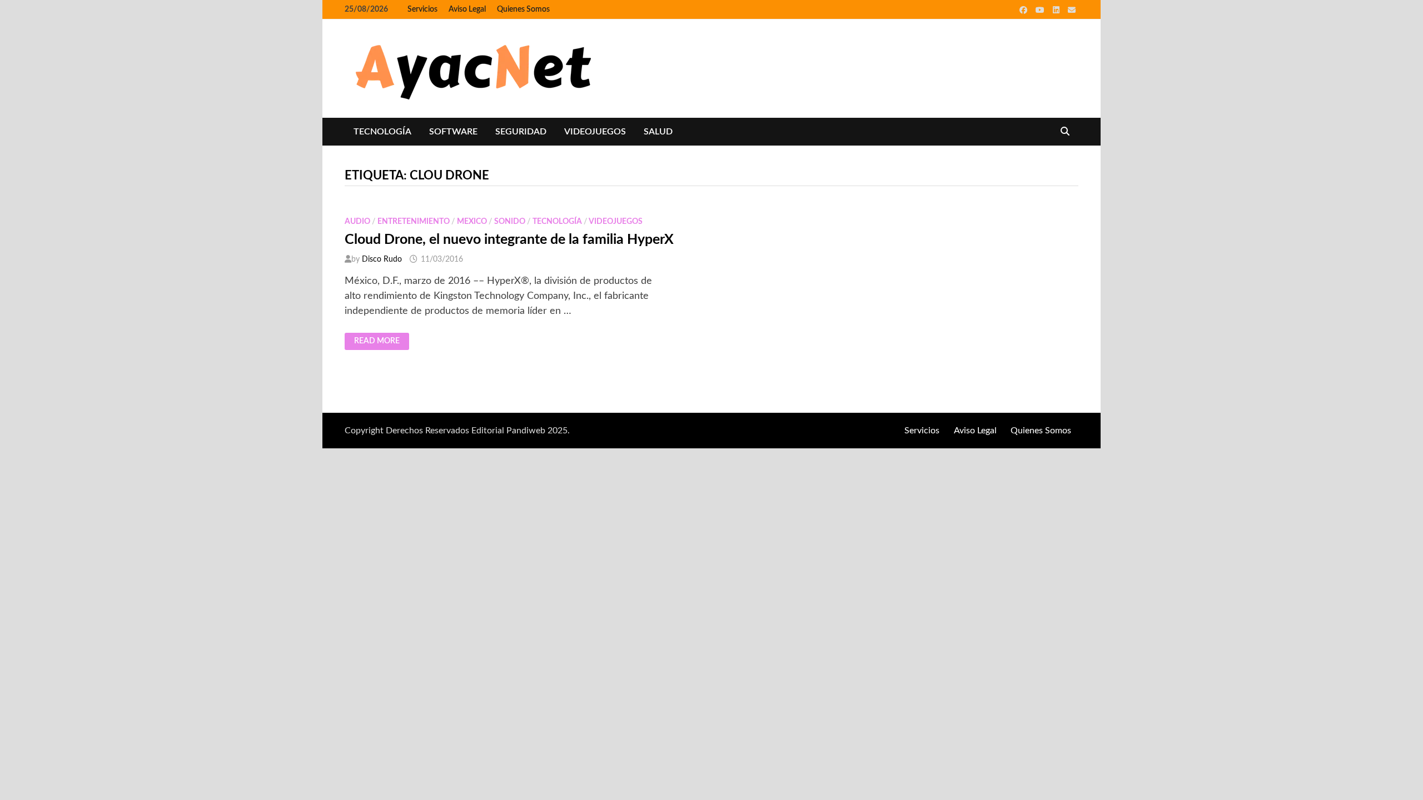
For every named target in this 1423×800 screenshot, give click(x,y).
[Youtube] (1041, 10)
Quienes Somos (523, 9)
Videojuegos (595, 131)
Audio (357, 222)
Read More (378, 341)
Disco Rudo (382, 259)
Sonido (509, 222)
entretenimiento (413, 222)
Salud (658, 131)
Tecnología (382, 131)
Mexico (472, 222)
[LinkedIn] (1057, 10)
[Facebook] (1025, 10)
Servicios (422, 9)
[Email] (1071, 10)
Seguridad (520, 131)
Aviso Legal (467, 9)
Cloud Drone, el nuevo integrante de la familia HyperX (509, 240)
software (453, 131)
